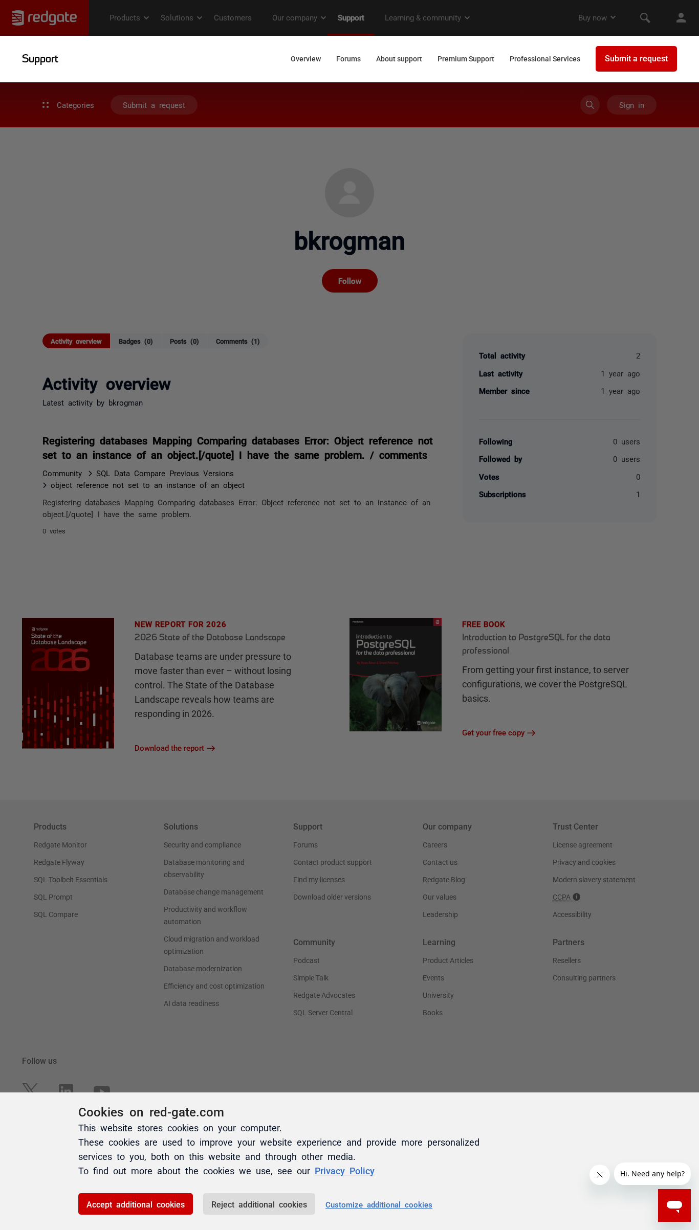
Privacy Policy (345, 1170)
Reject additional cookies (259, 1204)
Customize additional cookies (378, 1204)
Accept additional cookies (135, 1204)
